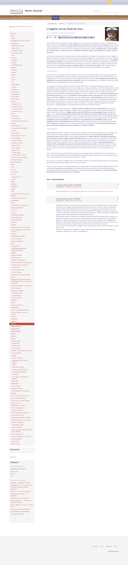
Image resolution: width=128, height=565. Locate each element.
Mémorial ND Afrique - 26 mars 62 (21, 285)
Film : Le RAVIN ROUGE (18, 398)
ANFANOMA (15, 200)
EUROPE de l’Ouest (18, 45)
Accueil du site (52, 23)
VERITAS (14, 321)
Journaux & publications (18, 260)
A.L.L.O (13, 174)
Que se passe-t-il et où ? (19, 135)
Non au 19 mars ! (16, 403)
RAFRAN (14, 300)
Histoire (13, 336)
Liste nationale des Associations (20, 274)
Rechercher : (97, 11)
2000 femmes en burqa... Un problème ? (19, 494)
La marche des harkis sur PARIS (20, 417)
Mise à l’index (15, 99)
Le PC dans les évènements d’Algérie (20, 377)
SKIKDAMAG (15, 307)
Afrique (14, 62)
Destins (13, 338)
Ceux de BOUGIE (16, 220)
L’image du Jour (16, 104)
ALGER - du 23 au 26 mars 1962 (21, 350)
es (113, 2)
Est (13, 82)
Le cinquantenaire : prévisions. (20, 391)
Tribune (88, 37)
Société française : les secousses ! (21, 420)
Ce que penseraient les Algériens (20, 509)
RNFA (13, 302)
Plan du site (95, 546)
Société (14, 72)
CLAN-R (13, 222)
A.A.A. (13, 167)
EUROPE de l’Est (17, 65)
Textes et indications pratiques (20, 310)
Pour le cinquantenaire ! (18, 408)
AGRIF (13, 189)
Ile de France (16, 92)
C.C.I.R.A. (14, 210)
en (117, 2)
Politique (14, 70)
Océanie (14, 58)
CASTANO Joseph (17, 293)
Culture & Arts (16, 145)
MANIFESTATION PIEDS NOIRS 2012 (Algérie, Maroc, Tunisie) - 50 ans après (21, 281)
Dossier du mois (16, 341)
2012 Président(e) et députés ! (20, 412)
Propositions (15, 329)
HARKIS (13, 253)
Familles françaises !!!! (17, 514)
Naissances (15, 116)
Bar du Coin (15, 441)
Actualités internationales (67, 37)
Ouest (13, 79)
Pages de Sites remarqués (20, 157)
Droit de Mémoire (16, 239)
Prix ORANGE (15, 94)
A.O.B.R (13, 179)
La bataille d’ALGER (18, 367)
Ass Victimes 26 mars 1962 (19, 205)
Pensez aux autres (17, 143)
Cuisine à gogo (16, 152)
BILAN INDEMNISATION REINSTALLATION (19, 249)
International (15, 43)
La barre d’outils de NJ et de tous (21, 436)
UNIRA (13, 316)
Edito (12, 36)
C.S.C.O (13, 212)
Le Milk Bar (15, 374)
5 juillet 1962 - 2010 (18, 425)
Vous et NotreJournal (73, 17)
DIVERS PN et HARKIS (18, 236)
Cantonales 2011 (17, 427)
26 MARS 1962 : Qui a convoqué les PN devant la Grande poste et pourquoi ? (21, 487)
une (93, 37)
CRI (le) (13, 234)
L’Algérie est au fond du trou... (74, 187)
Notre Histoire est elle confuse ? (20, 498)
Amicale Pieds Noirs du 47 (19, 198)
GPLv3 (116, 546)
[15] (28, 518)
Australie (14, 60)
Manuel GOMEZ (16, 298)
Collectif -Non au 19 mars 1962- (20, 227)
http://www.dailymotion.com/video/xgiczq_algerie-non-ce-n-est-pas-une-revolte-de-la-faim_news (84, 191)
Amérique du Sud (17, 53)
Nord (13, 77)
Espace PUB (15, 150)
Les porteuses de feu (17, 415)
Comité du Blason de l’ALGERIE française (20, 230)
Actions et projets (17, 140)
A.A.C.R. (13, 169)
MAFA (13, 277)
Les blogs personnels (17, 270)
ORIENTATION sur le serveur (21, 26)
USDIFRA (14, 319)
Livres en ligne (15, 386)
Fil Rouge (84, 17)
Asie (13, 55)
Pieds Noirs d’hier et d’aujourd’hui (22, 262)
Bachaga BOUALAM (17, 208)
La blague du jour (17, 106)
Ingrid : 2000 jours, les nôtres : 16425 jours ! (22, 505)
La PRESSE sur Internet (19, 155)
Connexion (13, 2)
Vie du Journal (16, 147)
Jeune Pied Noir (16, 257)
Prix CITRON (15, 96)
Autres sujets (15, 133)
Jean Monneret (16, 295)
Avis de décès (16, 118)
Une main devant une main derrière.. (19, 313)
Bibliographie (15, 383)
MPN (12, 164)
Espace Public (15, 331)
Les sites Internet (16, 272)
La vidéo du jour (16, 111)
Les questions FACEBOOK (20, 128)
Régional (13, 75)
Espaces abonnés (16, 439)
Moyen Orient (16, 48)
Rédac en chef (15, 443)
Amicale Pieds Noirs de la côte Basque (20, 194)
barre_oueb (80, 37)
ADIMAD (13, 184)
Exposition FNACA (16, 388)
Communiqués (16, 138)
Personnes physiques (17, 290)
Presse (13, 38)
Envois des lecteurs (17, 160)
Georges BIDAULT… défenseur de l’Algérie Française (21, 501)
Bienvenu (15, 17)
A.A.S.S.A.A (14, 172)
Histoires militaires (16, 255)
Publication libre (16, 126)
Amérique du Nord (17, 50)
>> (116, 13)
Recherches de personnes (19, 121)
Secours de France (17, 305)
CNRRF (13, 225)
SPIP (102, 546)
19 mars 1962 (16, 348)
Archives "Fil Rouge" (17, 422)
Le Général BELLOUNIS (19, 372)
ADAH (13, 181)
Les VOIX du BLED (16, 410)
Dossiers (62, 17)
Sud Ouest (15, 89)
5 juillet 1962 (15, 343)
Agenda (13, 123)
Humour (13, 101)
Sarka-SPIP (109, 546)
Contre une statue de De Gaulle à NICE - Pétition (22, 430)
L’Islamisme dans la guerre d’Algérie (20, 361)
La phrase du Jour (17, 109)
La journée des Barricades (19, 369)
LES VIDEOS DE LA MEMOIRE (20, 511)
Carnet (13, 113)
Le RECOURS (15, 267)
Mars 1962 (15, 381)
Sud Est (14, 87)
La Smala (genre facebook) (19, 265)
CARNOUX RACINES (17, 215)
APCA (13, 203)
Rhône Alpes (15, 84)
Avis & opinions (16, 326)
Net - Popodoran (16, 288)
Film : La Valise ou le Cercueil (20, 395)
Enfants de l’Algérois (17, 241)
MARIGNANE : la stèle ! (18, 405)
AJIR (12, 191)
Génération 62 (15, 246)
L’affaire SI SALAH (17, 358)
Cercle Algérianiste (16, 217)
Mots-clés (13, 457)
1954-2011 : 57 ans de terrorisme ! (21, 491)
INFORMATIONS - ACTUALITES (29, 17)
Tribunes (55, 17)
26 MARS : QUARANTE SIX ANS (20, 483)
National (13, 67)
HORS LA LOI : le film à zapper (20, 400)
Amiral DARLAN (16, 353)
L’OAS (13, 364)
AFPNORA (14, 186)
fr (110, 2)
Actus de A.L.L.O (17, 177)
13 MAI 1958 (15, 346)
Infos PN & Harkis (45, 17)
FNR (12, 243)
